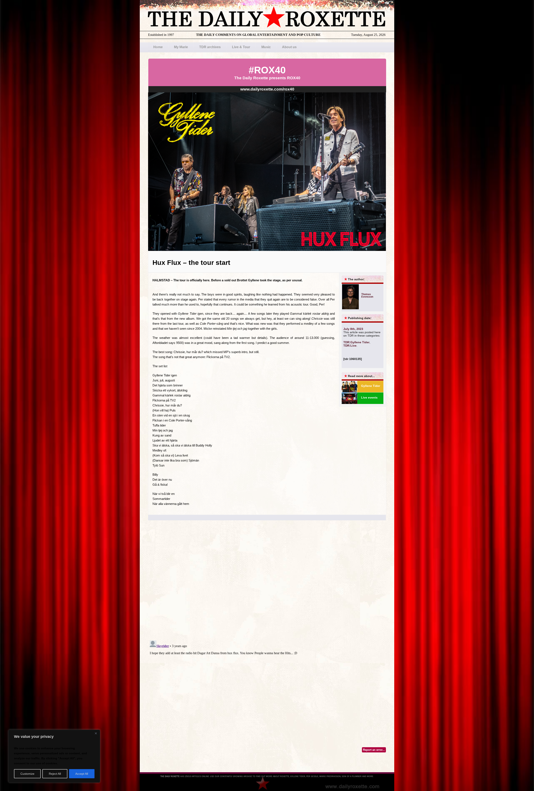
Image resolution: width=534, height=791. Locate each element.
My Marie (181, 47)
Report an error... (374, 749)
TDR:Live (349, 345)
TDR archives (210, 47)
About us (289, 47)
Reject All (55, 773)
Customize (27, 773)
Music (266, 47)
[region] (54, 756)
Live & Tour (241, 47)
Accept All (81, 773)
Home (158, 47)
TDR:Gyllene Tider (356, 342)
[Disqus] (267, 584)
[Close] (95, 733)
